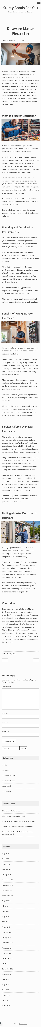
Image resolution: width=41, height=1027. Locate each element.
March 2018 (6, 1006)
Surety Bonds (12, 654)
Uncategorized (7, 791)
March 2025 (6, 927)
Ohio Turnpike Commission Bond (13, 816)
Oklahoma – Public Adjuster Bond (13, 811)
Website (5, 731)
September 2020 (7, 969)
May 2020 (5, 985)
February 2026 (7, 869)
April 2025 (5, 922)
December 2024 (7, 943)
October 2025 (7, 890)
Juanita (22, 40)
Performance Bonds (9, 776)
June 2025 (5, 911)
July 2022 (5, 964)
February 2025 (7, 932)
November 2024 (7, 948)
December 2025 (7, 880)
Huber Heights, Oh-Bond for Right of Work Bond (18, 821)
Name (5, 713)
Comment (6, 687)
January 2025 (6, 937)
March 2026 (6, 864)
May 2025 (5, 916)
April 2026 (5, 859)
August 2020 (6, 974)
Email (5, 722)
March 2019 (6, 995)
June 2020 (5, 979)
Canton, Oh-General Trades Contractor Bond (17, 827)
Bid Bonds (5, 770)
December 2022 (7, 958)
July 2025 (5, 906)
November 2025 (7, 885)
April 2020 (5, 990)
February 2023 (7, 953)
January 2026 (6, 875)
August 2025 (6, 901)
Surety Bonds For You (20, 7)
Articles (4, 765)
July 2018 (5, 1000)
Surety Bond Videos (9, 781)
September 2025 (7, 896)
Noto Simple (23, 1024)
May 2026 (5, 854)
